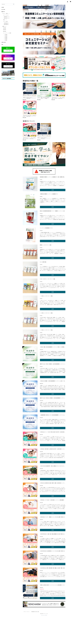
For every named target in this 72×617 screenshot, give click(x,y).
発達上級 (4, 31)
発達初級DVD (6, 23)
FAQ (2, 44)
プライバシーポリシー (27, 611)
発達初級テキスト (7, 16)
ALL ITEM (3, 9)
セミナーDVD (5, 21)
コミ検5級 (5, 34)
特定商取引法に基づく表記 (35, 611)
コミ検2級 (5, 38)
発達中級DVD (6, 24)
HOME (3, 7)
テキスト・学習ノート (6, 13)
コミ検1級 (5, 40)
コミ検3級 (5, 37)
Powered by (43, 615)
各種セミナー (4, 26)
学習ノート (5, 19)
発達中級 (4, 29)
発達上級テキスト (7, 18)
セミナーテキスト (6, 15)
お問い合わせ (4, 42)
